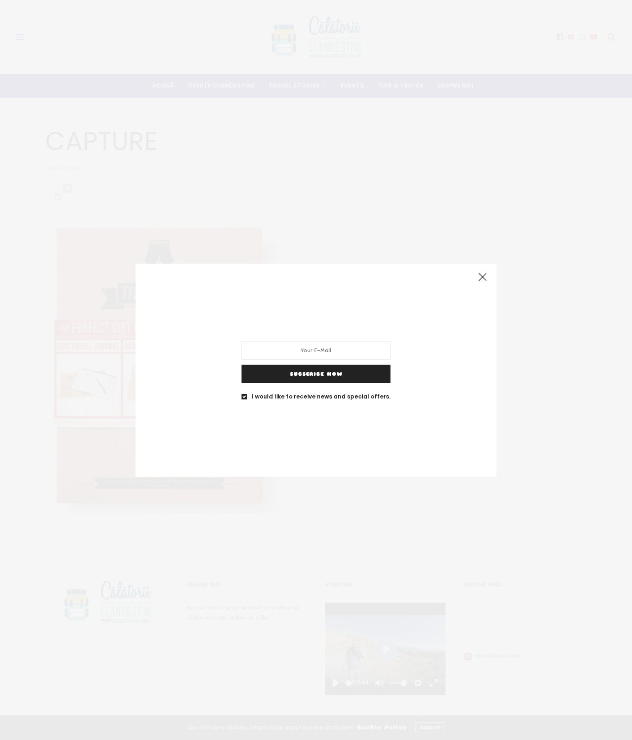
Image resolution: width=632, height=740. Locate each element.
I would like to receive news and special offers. (321, 396)
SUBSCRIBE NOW (316, 373)
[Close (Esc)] (482, 277)
